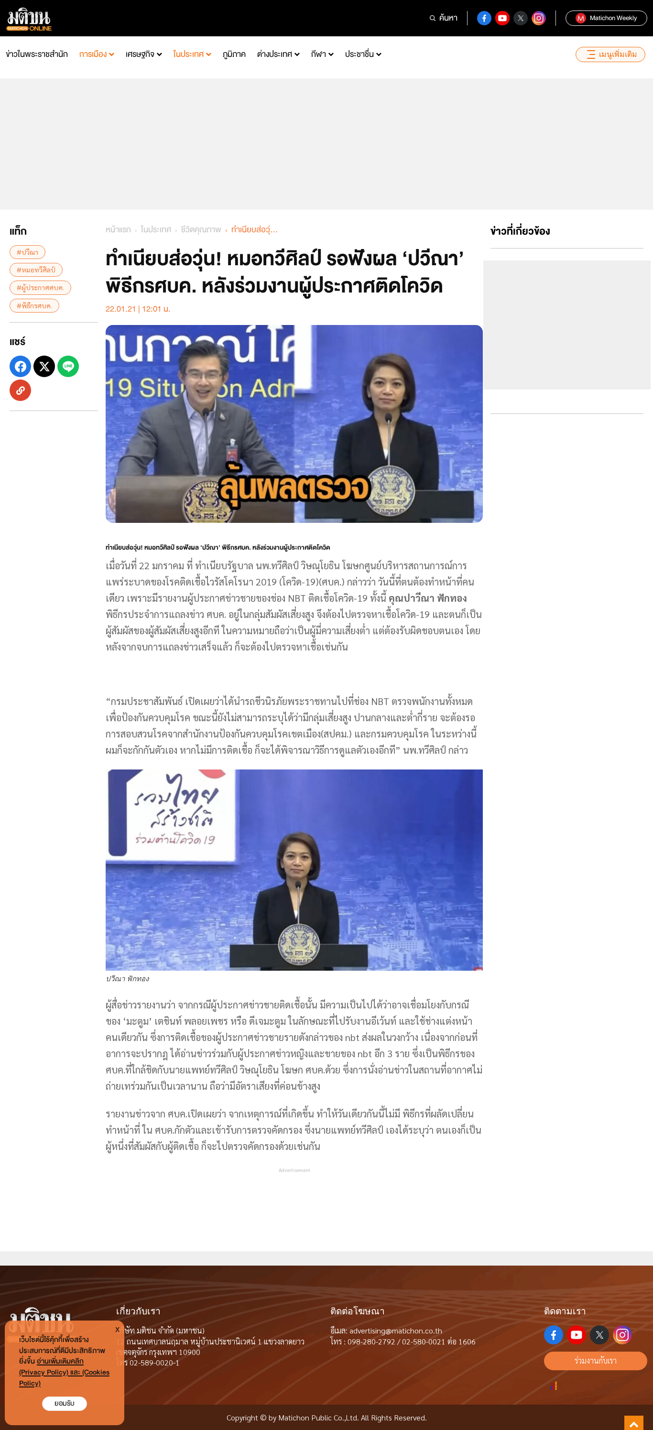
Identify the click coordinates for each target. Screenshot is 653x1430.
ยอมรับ (64, 1403)
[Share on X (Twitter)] (44, 366)
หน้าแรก (118, 230)
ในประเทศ (189, 54)
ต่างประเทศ (274, 54)
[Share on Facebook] (20, 366)
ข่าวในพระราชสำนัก (37, 54)
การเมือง (93, 54)
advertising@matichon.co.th (395, 1330)
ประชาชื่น (359, 54)
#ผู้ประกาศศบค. (40, 287)
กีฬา (318, 54)
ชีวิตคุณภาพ (201, 230)
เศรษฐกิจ (140, 54)
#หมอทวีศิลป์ (36, 269)
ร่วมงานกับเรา (596, 1360)
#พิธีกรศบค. (34, 305)
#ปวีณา (27, 252)
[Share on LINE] (68, 366)
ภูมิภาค (234, 54)
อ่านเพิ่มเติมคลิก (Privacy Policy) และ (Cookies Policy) (64, 1372)
